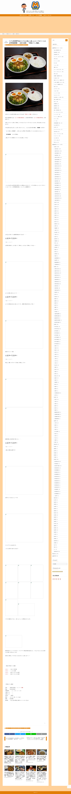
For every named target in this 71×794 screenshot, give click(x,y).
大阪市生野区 (58, 172)
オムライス (56, 95)
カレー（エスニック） (58, 71)
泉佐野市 (57, 260)
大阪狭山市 (57, 245)
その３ (6, 672)
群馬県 (56, 455)
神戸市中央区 (58, 328)
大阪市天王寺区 (58, 157)
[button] (9, 734)
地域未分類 (57, 551)
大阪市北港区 (57, 200)
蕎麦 (56, 67)
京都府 (56, 266)
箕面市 (57, 213)
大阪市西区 (57, 155)
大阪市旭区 (57, 191)
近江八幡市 (57, 431)
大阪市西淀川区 (58, 193)
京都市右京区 (57, 275)
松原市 (56, 236)
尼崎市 (56, 345)
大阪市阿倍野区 (58, 159)
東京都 (56, 459)
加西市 (56, 367)
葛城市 (56, 410)
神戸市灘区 (57, 335)
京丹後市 (57, 311)
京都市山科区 (57, 290)
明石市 (56, 369)
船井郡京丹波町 (58, 322)
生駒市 (56, 403)
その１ (6, 669)
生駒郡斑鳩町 (57, 418)
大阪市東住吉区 (58, 170)
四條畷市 (57, 228)
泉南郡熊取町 (57, 258)
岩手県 (56, 450)
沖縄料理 (56, 103)
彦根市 (56, 425)
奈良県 (56, 397)
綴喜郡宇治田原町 (58, 320)
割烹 (56, 86)
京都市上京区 (58, 268)
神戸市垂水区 (57, 343)
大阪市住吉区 (58, 168)
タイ (55, 549)
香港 (55, 547)
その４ (6, 674)
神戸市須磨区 (57, 341)
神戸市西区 (57, 330)
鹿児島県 (56, 540)
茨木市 (56, 206)
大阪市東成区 (58, 176)
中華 (25, 728)
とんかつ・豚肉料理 (58, 84)
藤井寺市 (57, 238)
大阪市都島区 (58, 183)
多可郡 (56, 395)
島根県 (56, 519)
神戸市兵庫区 (58, 339)
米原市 (56, 435)
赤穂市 (56, 390)
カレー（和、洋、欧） (58, 69)
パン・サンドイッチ (58, 112)
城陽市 (56, 307)
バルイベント (57, 135)
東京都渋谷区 (57, 480)
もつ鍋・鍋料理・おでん (59, 82)
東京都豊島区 (57, 474)
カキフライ (56, 88)
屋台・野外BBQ (57, 110)
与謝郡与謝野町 (58, 313)
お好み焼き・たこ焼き (58, 97)
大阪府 (13, 728)
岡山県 (56, 512)
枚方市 (56, 221)
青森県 (56, 448)
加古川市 (57, 365)
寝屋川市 (57, 223)
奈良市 (56, 399)
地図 (22, 687)
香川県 (56, 523)
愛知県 (56, 510)
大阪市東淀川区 (58, 198)
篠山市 (56, 384)
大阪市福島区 (58, 153)
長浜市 (56, 433)
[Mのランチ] (35, 5)
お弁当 (56, 127)
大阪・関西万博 (57, 50)
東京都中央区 (58, 461)
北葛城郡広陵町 (58, 414)
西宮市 (57, 350)
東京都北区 (57, 463)
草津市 (56, 427)
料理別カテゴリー (21, 728)
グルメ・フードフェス (58, 133)
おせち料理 (56, 125)
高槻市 (57, 208)
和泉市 (56, 249)
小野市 (56, 358)
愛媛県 (56, 525)
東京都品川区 (57, 472)
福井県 (56, 502)
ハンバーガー (57, 114)
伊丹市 (56, 352)
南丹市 (56, 305)
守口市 (56, 219)
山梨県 (56, 506)
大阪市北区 (16, 728)
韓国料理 (56, 105)
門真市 (56, 217)
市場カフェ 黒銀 (28, 114)
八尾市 (56, 234)
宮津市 (56, 309)
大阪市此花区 (58, 189)
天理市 (56, 401)
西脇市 (56, 386)
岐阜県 (56, 508)
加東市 (56, 380)
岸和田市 (57, 253)
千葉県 (56, 457)
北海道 (56, 446)
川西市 (56, 354)
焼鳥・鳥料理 (57, 99)
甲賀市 (56, 429)
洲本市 (56, 373)
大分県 (56, 534)
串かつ (56, 101)
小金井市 (57, 495)
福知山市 (57, 296)
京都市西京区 (57, 279)
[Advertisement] (35, 24)
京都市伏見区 (58, 283)
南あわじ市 (57, 375)
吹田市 (57, 204)
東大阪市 (57, 232)
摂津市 (56, 215)
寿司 (56, 73)
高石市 (56, 251)
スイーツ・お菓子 (58, 116)
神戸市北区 (57, 326)
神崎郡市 (57, 382)
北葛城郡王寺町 (58, 416)
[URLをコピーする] (41, 734)
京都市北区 (57, 285)
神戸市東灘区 (58, 337)
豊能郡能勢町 (57, 262)
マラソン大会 (57, 140)
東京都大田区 (57, 476)
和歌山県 (56, 444)
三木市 (56, 360)
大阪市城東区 (58, 185)
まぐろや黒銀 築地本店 (19, 117)
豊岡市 (56, 388)
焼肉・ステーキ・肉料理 (59, 80)
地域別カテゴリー (8, 728)
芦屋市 (56, 356)
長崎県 (56, 532)
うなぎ (56, 90)
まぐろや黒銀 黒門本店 (38, 117)
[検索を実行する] (66, 40)
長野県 (56, 504)
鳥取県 (56, 517)
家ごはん (56, 142)
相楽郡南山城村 (58, 315)
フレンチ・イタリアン (58, 56)
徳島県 (56, 521)
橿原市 (56, 405)
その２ (6, 670)
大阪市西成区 (58, 163)
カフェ (56, 118)
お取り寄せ (56, 131)
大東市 (56, 230)
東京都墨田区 (57, 493)
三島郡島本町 (57, 264)
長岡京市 (57, 292)
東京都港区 (57, 489)
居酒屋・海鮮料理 (58, 75)
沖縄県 (56, 542)
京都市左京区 (58, 277)
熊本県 (56, 536)
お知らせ (55, 553)
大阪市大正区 (58, 178)
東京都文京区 (57, 478)
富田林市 (57, 247)
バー (55, 120)
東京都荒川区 (57, 491)
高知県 (56, 527)
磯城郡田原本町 (58, 412)
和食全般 (57, 52)
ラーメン (28, 728)
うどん (56, 65)
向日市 (56, 294)
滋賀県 (56, 420)
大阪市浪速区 (58, 161)
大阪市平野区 (57, 174)
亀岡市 (56, 298)
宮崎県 (56, 538)
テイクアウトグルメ (58, 129)
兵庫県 (56, 324)
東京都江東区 (57, 487)
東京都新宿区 (57, 482)
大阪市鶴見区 (58, 187)
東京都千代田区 (58, 465)
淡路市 (56, 371)
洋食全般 (56, 54)
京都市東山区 (58, 281)
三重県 (56, 442)
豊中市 (57, 202)
